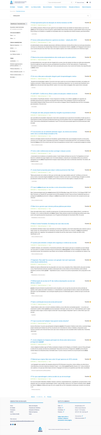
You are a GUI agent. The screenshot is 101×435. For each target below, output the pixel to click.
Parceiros (60, 412)
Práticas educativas (16, 68)
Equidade (34, 314)
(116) (15, 48)
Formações (12, 410)
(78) (21, 68)
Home (11, 405)
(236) (14, 35)
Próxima (49, 396)
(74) (24, 71)
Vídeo (12, 38)
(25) (14, 38)
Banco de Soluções (33, 405)
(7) (16, 51)
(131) (17, 61)
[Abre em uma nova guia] (11, 424)
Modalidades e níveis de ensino (38, 217)
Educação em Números (34, 410)
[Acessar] (90, 2)
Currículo (33, 87)
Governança (60, 410)
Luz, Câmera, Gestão (16, 54)
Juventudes (14, 61)
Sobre (30, 414)
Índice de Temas (80, 2)
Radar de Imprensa (16, 45)
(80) (20, 65)
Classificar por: (14, 23)
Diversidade (34, 106)
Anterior (33, 396)
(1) (21, 54)
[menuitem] (12, 7)
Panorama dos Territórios (34, 407)
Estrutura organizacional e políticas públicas (41, 370)
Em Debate (13, 51)
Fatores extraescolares (17, 74)
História (59, 407)
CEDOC (13, 48)
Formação (34, 51)
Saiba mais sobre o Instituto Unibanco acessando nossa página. (65, 418)
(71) (23, 74)
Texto (13, 35)
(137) (21, 45)
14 (44, 396)
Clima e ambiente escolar (17, 71)
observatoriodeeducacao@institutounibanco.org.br (22, 421)
